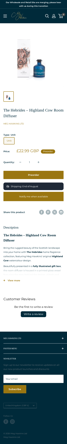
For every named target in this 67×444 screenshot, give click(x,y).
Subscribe (15, 389)
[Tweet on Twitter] (54, 212)
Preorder (33, 174)
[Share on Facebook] (41, 212)
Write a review (33, 314)
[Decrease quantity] (20, 162)
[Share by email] (61, 212)
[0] (61, 16)
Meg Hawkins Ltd (13, 123)
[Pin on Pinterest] (48, 212)
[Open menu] (5, 16)
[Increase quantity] (38, 162)
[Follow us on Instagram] (12, 421)
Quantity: (8, 162)
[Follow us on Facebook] (5, 421)
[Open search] (47, 16)
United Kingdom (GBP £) (17, 405)
